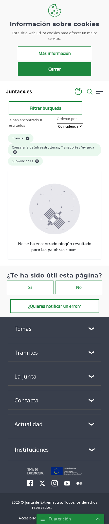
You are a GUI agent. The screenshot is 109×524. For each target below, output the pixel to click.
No (79, 287)
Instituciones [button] (31, 449)
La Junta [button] (25, 376)
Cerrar (54, 69)
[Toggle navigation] (39, 91)
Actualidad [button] (28, 424)
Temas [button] (22, 328)
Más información (55, 53)
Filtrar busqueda (45, 108)
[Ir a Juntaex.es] (17, 91)
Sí (30, 287)
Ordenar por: (67, 118)
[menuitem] (30, 483)
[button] (78, 91)
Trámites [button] (26, 352)
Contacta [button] (26, 400)
